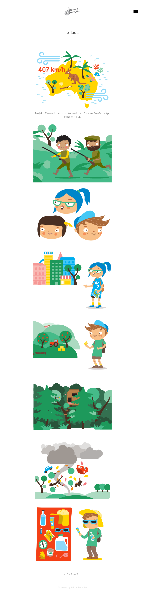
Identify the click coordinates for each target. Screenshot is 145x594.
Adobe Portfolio (79, 587)
